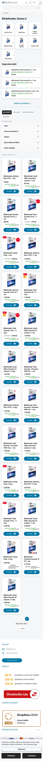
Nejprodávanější (27, 112)
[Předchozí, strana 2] (22, 619)
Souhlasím (32, 756)
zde (35, 744)
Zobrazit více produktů (21, 103)
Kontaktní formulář (12, 660)
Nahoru (23, 628)
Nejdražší (16, 112)
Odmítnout (11, 756)
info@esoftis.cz (11, 649)
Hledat (38, 8)
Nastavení (21, 749)
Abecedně (6, 117)
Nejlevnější (7, 112)
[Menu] (40, 2)
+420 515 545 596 (11, 653)
